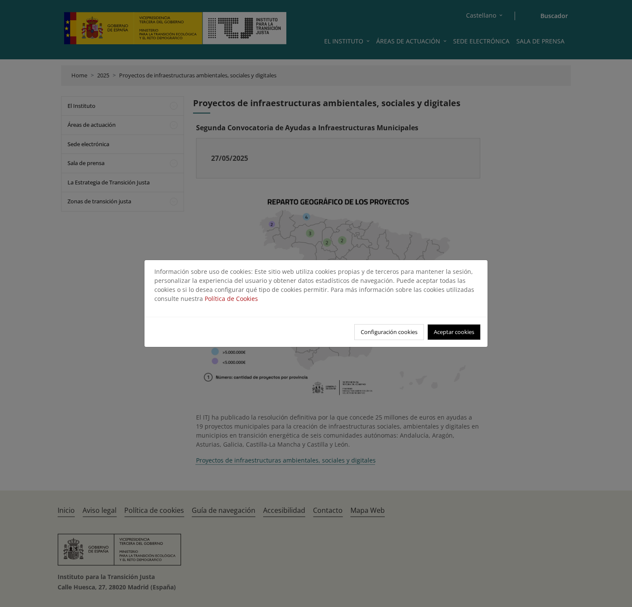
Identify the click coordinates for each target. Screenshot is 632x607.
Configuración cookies (389, 332)
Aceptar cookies (454, 332)
